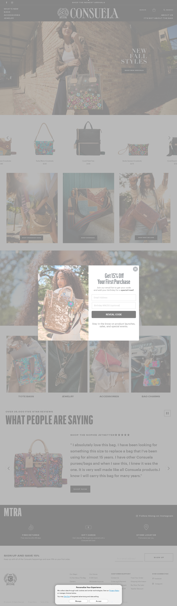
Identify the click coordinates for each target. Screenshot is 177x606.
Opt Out (67, 596)
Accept (98, 601)
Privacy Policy (114, 590)
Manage (78, 601)
